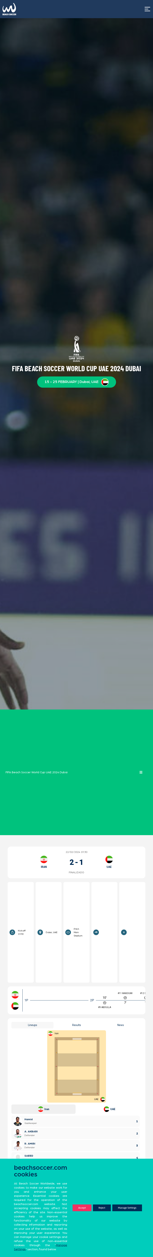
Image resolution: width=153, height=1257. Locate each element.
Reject (102, 1207)
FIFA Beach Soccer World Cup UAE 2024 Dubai (37, 772)
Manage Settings (127, 1207)
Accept (82, 1207)
